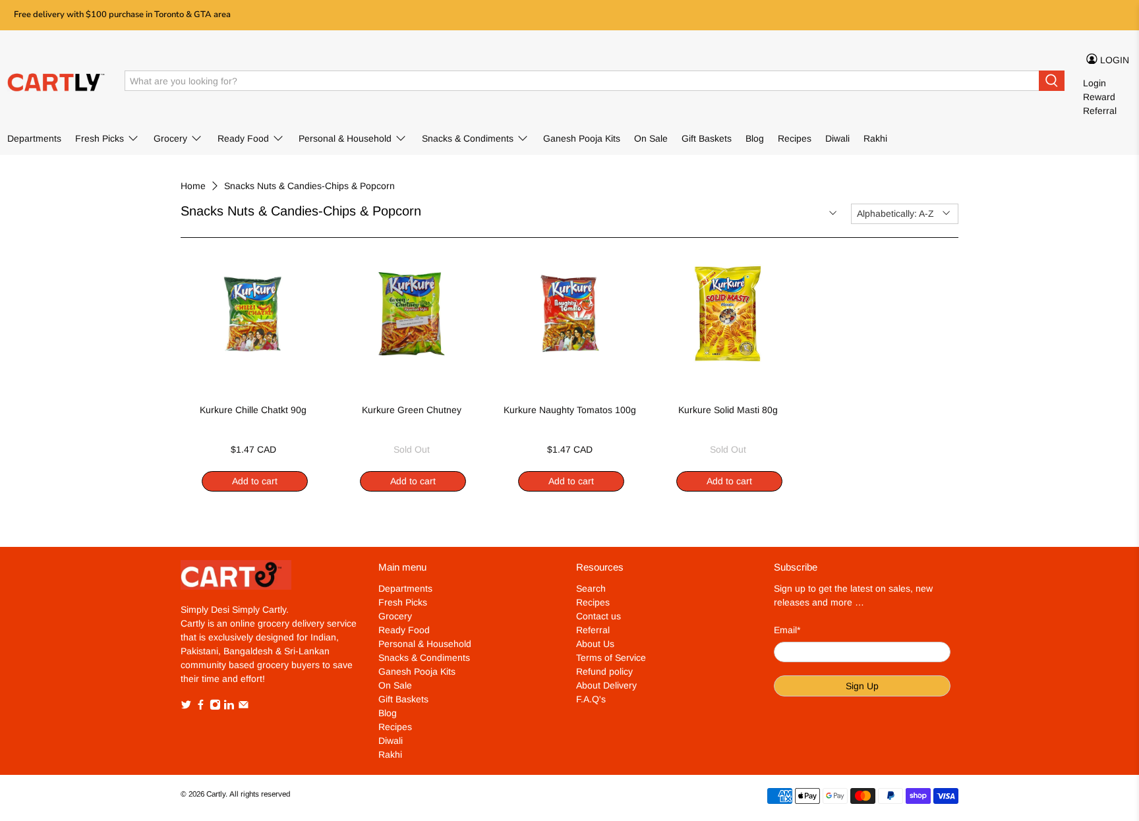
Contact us (598, 616)
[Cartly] (56, 81)
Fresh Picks (99, 138)
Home (193, 185)
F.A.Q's (591, 699)
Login (1094, 83)
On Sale (651, 138)
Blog (754, 138)
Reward (1099, 97)
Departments (34, 138)
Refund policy (604, 671)
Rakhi (875, 138)
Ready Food (243, 138)
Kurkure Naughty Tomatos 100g (570, 410)
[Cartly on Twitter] (186, 707)
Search (591, 588)
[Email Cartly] (243, 707)
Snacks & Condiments (467, 138)
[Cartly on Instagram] (215, 707)
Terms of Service (611, 657)
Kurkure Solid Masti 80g (728, 410)
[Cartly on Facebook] (200, 707)
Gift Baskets (707, 138)
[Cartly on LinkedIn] (229, 707)
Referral (1100, 110)
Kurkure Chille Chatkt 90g (253, 410)
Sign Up (862, 686)
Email (787, 630)
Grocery (170, 138)
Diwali (837, 138)
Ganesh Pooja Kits (581, 138)
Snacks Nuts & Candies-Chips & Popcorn (309, 185)
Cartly (215, 793)
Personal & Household (345, 138)
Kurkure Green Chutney (411, 410)
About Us (595, 643)
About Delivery (606, 685)
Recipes (794, 138)
